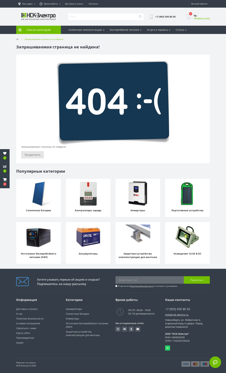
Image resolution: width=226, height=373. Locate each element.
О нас (19, 313)
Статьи (180, 29)
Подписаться (196, 280)
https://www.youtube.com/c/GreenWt (137, 329)
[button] (5, 181)
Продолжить (32, 155)
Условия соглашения (28, 323)
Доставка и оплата (74, 3)
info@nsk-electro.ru (177, 314)
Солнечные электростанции (85, 29)
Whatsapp (167, 347)
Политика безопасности (141, 286)
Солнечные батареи (77, 313)
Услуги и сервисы (157, 29)
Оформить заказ (202, 18)
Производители (25, 337)
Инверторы (72, 318)
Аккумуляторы (74, 309)
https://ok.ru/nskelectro (131, 329)
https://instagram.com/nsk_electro (117, 329)
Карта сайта (23, 333)
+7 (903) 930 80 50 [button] (177, 309)
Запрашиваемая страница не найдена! (44, 39)
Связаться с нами (26, 328)
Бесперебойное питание (124, 29)
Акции (19, 342)
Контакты (93, 3)
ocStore (32, 362)
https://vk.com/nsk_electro (124, 329)
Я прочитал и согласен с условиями (147, 286)
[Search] (140, 16)
